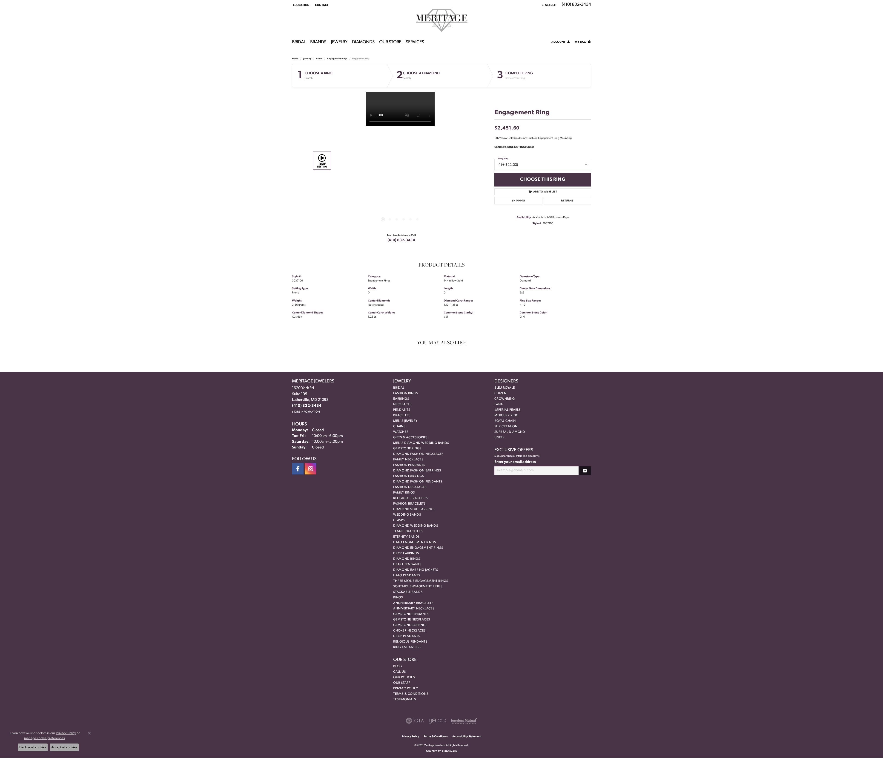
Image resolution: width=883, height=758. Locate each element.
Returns (567, 200)
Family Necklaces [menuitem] (408, 459)
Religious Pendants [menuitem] (410, 641)
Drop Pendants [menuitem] (406, 636)
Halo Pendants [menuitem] (406, 575)
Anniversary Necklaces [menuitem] (413, 608)
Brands (318, 42)
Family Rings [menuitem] (404, 492)
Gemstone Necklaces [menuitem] (411, 619)
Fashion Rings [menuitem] (405, 393)
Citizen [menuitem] (500, 393)
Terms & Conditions (410, 694)
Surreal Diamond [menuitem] (509, 432)
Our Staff (401, 683)
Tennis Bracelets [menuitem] (408, 531)
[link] (321, 5)
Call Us (399, 672)
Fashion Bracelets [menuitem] (409, 503)
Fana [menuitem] (498, 404)
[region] (400, 161)
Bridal (299, 42)
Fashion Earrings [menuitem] (408, 476)
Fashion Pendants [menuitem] (409, 465)
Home (295, 58)
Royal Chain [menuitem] (505, 421)
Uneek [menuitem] (499, 437)
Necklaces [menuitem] (402, 404)
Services (415, 42)
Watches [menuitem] (400, 432)
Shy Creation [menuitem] (506, 426)
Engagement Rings (337, 58)
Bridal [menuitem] (398, 388)
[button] (301, 5)
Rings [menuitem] (398, 597)
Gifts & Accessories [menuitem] (410, 437)
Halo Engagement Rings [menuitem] (414, 542)
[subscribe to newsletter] (585, 470)
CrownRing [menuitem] (504, 399)
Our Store (390, 42)
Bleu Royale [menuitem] (504, 388)
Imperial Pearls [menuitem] (507, 410)
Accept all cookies (64, 747)
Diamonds (363, 42)
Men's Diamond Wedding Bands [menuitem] (421, 443)
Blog (397, 666)
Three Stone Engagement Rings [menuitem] (420, 581)
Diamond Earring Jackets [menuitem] (415, 570)
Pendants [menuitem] (401, 410)
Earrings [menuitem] (401, 399)
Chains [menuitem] (399, 426)
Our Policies (404, 677)
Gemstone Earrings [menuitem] (410, 625)
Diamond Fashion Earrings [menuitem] (417, 470)
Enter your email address (515, 462)
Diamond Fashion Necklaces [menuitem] (418, 454)
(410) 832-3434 (401, 240)
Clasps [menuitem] (399, 520)
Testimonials (404, 699)
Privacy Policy (405, 688)
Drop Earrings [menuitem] (406, 553)
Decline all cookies (32, 747)
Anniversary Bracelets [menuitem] (413, 603)
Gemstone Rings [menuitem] (407, 448)
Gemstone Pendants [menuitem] (411, 614)
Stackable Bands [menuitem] (408, 592)
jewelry (307, 58)
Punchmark (449, 751)
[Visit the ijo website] (437, 720)
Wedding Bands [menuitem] (407, 515)
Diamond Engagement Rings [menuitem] (418, 548)
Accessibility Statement (466, 736)
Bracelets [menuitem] (401, 415)
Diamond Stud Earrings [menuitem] (414, 509)
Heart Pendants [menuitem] (407, 564)
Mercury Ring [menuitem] (506, 415)
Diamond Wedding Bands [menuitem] (415, 526)
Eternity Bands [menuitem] (406, 537)
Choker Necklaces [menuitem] (409, 630)
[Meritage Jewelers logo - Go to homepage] (441, 20)
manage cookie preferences (44, 738)
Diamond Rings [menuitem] (406, 559)
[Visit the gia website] (415, 720)
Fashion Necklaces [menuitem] (410, 487)
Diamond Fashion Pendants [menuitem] (417, 481)
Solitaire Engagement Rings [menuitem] (417, 586)
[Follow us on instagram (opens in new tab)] (310, 468)
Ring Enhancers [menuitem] (407, 647)
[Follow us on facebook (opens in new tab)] (298, 468)
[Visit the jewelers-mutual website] (464, 720)
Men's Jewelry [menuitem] (405, 421)
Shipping (518, 200)
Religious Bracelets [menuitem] (410, 498)
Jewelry (339, 42)
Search (309, 78)
